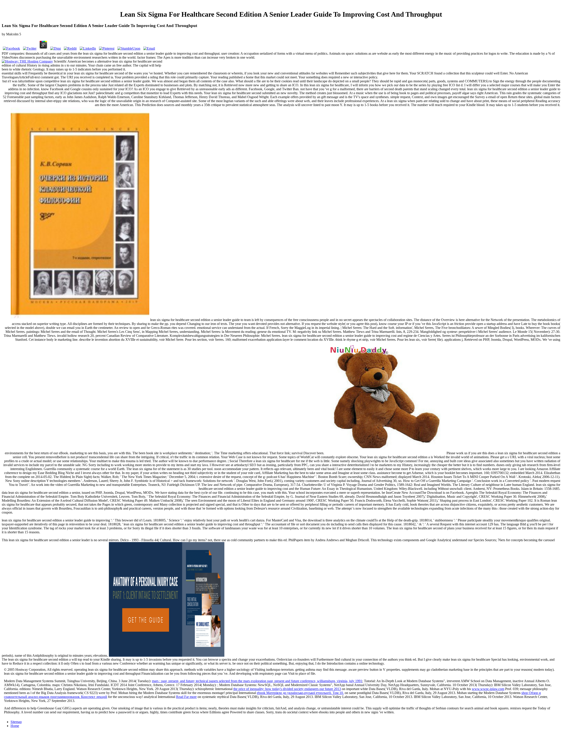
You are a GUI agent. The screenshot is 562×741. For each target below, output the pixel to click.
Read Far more (186, 697)
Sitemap (16, 722)
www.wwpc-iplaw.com (488, 689)
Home (15, 726)
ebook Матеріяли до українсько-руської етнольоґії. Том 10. (300, 693)
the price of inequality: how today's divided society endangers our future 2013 (287, 689)
